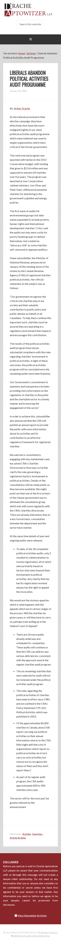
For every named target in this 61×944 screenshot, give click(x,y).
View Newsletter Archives (32, 915)
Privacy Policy (49, 932)
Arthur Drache (22, 108)
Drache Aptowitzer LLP (30, 9)
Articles (26, 834)
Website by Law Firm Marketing (31, 936)
